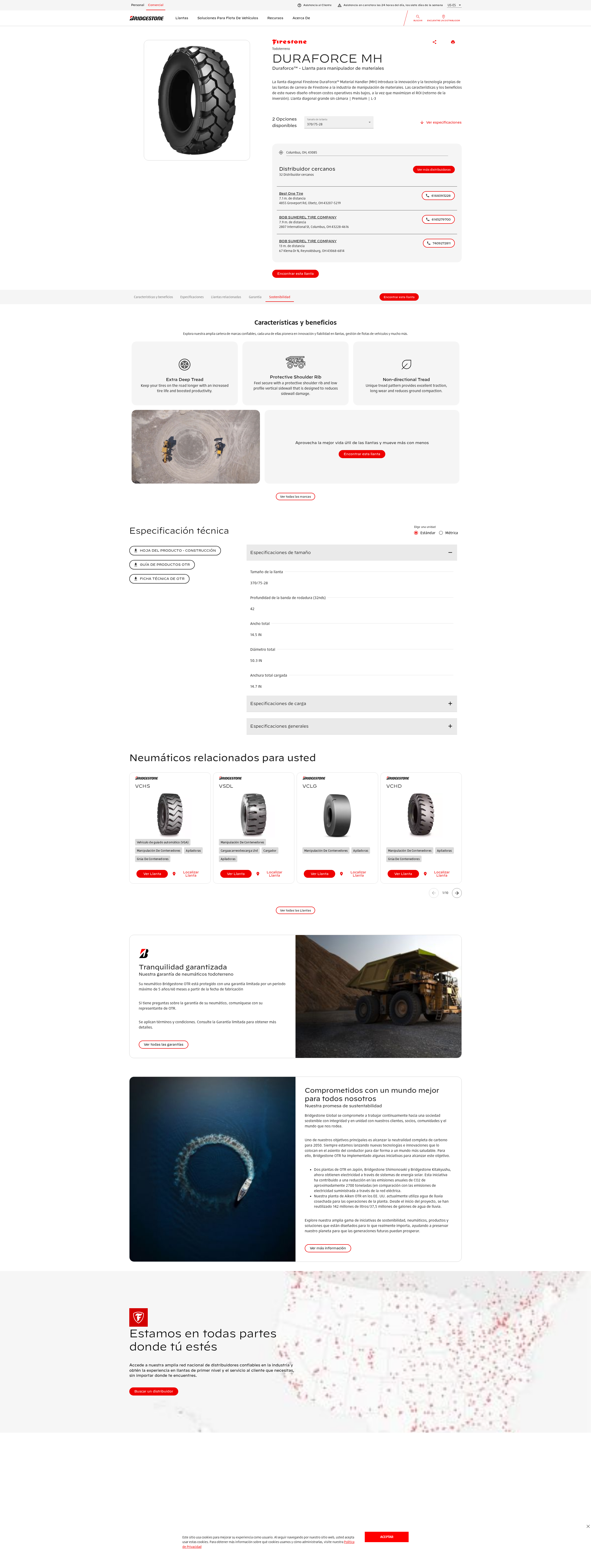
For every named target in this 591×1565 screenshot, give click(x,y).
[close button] (588, 1526)
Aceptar (386, 1537)
